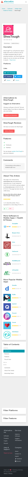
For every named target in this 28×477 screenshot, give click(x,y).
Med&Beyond (16, 261)
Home (3, 9)
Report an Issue (8, 453)
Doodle (14, 285)
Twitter (19, 76)
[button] (26, 2)
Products (6, 438)
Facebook (9, 76)
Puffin (14, 294)
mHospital (15, 270)
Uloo (13, 242)
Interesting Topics (9, 373)
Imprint (17, 456)
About (16, 451)
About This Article (9, 370)
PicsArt (14, 313)
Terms (5, 473)
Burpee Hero (16, 233)
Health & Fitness (7, 10)
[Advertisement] (14, 17)
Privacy (10, 473)
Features (6, 356)
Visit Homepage (11, 73)
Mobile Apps (18, 9)
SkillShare (15, 332)
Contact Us (18, 454)
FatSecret (15, 251)
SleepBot (15, 223)
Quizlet (14, 304)
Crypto (5, 441)
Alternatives (7, 351)
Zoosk (14, 322)
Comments (7, 368)
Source (8, 80)
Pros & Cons (7, 359)
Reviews (6, 354)
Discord (6, 443)
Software (10, 9)
